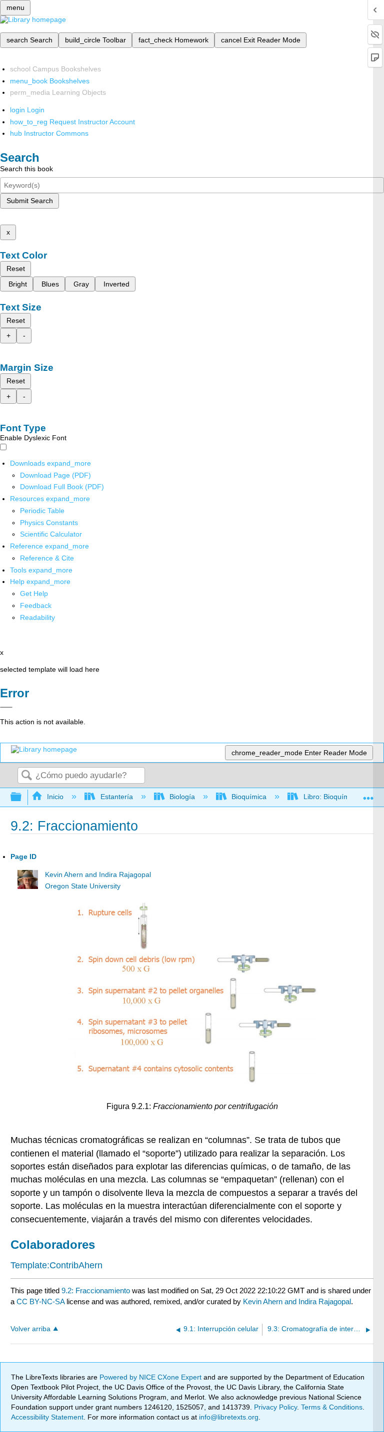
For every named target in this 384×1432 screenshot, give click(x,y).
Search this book (26, 169)
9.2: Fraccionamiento (96, 1290)
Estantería (116, 797)
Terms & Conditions (331, 1407)
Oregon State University (82, 886)
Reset (15, 269)
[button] (36, 605)
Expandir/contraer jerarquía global (23, 797)
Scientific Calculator (51, 534)
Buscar (27, 776)
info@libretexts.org (227, 1417)
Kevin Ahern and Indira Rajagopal (98, 874)
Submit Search (29, 201)
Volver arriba (30, 1329)
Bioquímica (249, 797)
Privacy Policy (275, 1407)
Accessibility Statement (47, 1417)
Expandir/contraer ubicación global (368, 794)
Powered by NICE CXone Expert (152, 1377)
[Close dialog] (6, 707)
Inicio (55, 797)
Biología (182, 797)
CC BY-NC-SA (41, 1301)
